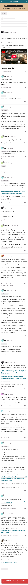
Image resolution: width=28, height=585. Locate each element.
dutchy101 (5, 151)
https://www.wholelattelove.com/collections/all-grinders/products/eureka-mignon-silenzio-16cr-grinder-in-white (13, 371)
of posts (13, 1)
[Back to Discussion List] (1, 1)
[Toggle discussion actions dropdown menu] (26, 1)
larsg (4, 96)
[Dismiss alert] (22, 582)
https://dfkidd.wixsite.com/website (9, 562)
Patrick (5, 344)
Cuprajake (5, 110)
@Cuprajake (4, 247)
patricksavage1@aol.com (12, 281)
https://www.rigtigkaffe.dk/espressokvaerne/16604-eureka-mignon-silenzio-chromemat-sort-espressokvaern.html (14, 478)
